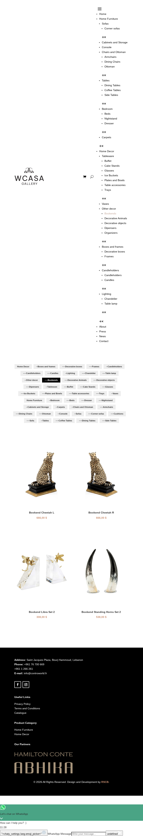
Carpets (106, 137)
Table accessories (114, 185)
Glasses (109, 170)
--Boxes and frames (45, 366)
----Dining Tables (87, 420)
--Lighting (70, 373)
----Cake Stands (87, 387)
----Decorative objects (104, 380)
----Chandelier (89, 373)
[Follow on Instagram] (26, 684)
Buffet (107, 160)
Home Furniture (108, 18)
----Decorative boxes (72, 366)
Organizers (110, 232)
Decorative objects (115, 223)
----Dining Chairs (24, 414)
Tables (105, 80)
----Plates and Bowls (52, 393)
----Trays (100, 393)
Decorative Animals (115, 218)
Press (102, 331)
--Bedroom (54, 400)
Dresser (109, 123)
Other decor (109, 208)
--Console (62, 414)
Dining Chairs (112, 61)
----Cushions (117, 414)
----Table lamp (109, 373)
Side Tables (111, 94)
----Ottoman (45, 414)
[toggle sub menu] (104, 37)
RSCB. (105, 781)
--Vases (114, 393)
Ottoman (109, 66)
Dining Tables (112, 85)
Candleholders (110, 270)
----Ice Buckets (28, 393)
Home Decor (106, 151)
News (102, 336)
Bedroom (107, 108)
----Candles (52, 373)
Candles (109, 279)
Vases (105, 203)
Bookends (110, 213)
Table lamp (110, 303)
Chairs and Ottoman (114, 52)
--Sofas (77, 414)
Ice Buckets (111, 175)
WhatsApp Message (59, 833)
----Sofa (30, 420)
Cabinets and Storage (115, 42)
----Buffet (68, 387)
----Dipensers (32, 387)
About (102, 326)
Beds (107, 113)
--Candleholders (114, 366)
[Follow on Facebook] (17, 684)
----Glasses (107, 387)
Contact (103, 341)
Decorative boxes (114, 251)
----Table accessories (79, 393)
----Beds (70, 400)
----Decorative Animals (76, 380)
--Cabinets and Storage (37, 407)
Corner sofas (112, 28)
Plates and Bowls (114, 180)
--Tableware (51, 387)
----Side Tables (109, 420)
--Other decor (31, 380)
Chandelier (110, 298)
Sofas (105, 23)
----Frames (94, 366)
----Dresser (86, 400)
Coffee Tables (112, 90)
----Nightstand (106, 400)
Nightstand (110, 118)
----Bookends (51, 380)
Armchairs (110, 56)
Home (102, 13)
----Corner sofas (96, 414)
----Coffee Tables (64, 420)
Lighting (106, 293)
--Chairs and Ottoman (82, 407)
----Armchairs (106, 407)
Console (107, 47)
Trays (107, 189)
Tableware (108, 156)
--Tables (45, 420)
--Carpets (60, 407)
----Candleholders (31, 373)
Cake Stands (112, 165)
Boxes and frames (112, 246)
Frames (109, 256)
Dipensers (110, 227)
